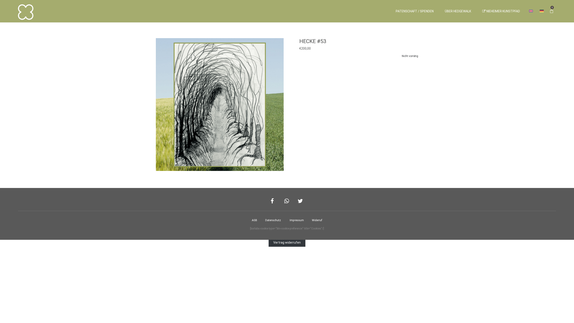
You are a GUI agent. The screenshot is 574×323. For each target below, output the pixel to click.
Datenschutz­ (273, 220)
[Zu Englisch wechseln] (531, 11)
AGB (254, 220)
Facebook (273, 201)
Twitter (300, 201)
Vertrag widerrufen (287, 242)
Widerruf (317, 220)
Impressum (297, 220)
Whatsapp (287, 201)
